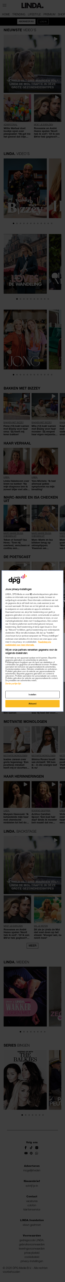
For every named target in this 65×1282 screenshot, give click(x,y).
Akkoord (33, 703)
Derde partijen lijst (13, 683)
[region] (32, 641)
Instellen (32, 694)
